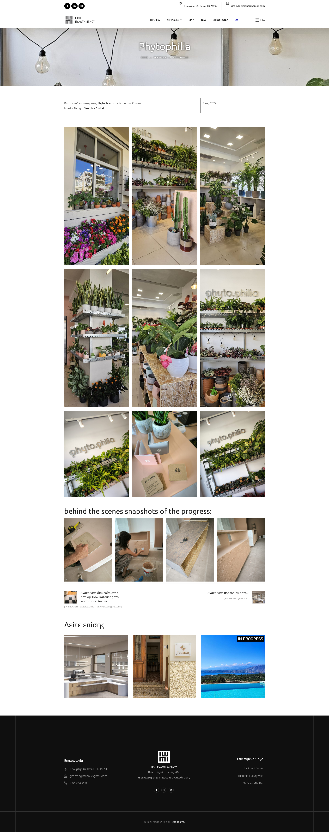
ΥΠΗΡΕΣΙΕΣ (173, 19)
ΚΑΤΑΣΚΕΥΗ (88, 673)
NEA (203, 19)
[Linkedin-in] (171, 790)
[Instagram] (81, 6)
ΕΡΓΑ (191, 19)
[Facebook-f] (156, 790)
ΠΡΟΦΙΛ (155, 19)
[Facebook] (67, 6)
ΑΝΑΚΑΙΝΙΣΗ (216, 679)
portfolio (160, 57)
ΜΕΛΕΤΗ (106, 673)
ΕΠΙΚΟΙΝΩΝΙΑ (220, 19)
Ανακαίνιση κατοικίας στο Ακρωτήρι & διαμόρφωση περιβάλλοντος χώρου (233, 660)
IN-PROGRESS (221, 674)
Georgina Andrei (94, 108)
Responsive (177, 821)
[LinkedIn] (74, 6)
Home (144, 57)
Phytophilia (104, 103)
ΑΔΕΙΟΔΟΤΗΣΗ (154, 668)
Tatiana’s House (164, 660)
